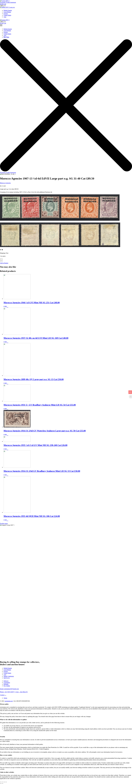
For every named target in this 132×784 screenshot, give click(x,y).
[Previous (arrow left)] (0, 783)
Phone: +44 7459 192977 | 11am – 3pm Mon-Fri (14, 692)
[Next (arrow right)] (2, 783)
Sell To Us (7, 678)
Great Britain (7, 12)
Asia (5, 17)
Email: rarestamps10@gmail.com (9, 689)
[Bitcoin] (7, 7)
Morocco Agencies (5, 183)
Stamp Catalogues (9, 676)
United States (7, 15)
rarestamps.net (9, 701)
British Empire (8, 10)
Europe (6, 13)
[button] (4, 263)
